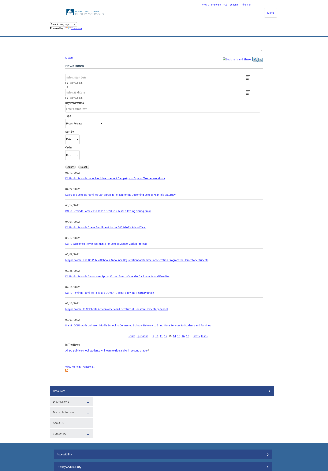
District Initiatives (63, 412)
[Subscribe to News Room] (66, 371)
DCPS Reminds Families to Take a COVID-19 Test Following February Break (109, 292)
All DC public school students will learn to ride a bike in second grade (106, 350)
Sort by (69, 131)
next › (196, 336)
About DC (58, 423)
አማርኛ (205, 4)
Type (68, 116)
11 (161, 336)
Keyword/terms (74, 103)
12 (165, 336)
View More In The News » (80, 367)
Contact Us (59, 433)
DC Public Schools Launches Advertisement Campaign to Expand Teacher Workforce (115, 178)
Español (234, 4)
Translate (76, 28)
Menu (270, 12)
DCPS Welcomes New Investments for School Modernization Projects (106, 243)
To (66, 87)
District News (61, 401)
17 (187, 336)
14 (174, 336)
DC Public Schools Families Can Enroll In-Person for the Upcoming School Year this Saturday (120, 194)
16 (183, 336)
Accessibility (64, 454)
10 (156, 336)
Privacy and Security (69, 467)
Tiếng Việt (245, 4)
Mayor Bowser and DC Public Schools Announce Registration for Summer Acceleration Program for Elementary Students (136, 260)
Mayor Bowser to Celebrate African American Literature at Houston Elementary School (116, 309)
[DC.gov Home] (85, 16)
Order (68, 147)
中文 (225, 4)
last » (204, 336)
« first (132, 336)
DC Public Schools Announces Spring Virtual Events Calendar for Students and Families (117, 276)
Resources (59, 391)
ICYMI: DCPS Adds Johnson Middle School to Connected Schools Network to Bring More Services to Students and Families (138, 325)
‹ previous (142, 336)
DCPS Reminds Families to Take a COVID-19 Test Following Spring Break (108, 211)
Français (216, 4)
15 (178, 336)
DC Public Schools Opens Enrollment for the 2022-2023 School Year (105, 227)
